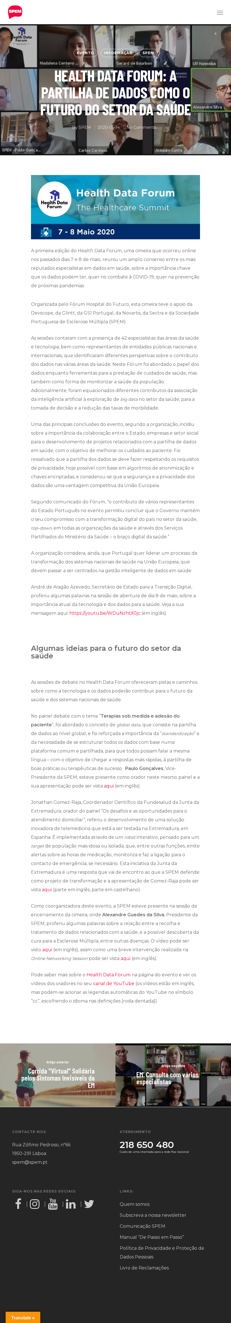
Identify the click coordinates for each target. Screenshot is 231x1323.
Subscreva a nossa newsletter (153, 1215)
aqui (109, 786)
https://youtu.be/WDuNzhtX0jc (104, 613)
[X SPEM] (90, 1204)
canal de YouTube (113, 983)
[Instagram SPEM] (36, 1204)
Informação (118, 53)
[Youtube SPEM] (54, 1204)
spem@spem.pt (30, 1162)
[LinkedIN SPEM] (72, 1204)
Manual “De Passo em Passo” (152, 1237)
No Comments (141, 127)
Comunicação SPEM (142, 1226)
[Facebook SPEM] (19, 1204)
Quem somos (135, 1204)
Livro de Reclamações (144, 1268)
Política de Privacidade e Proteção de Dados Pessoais (162, 1252)
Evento (85, 53)
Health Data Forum (108, 974)
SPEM (148, 53)
